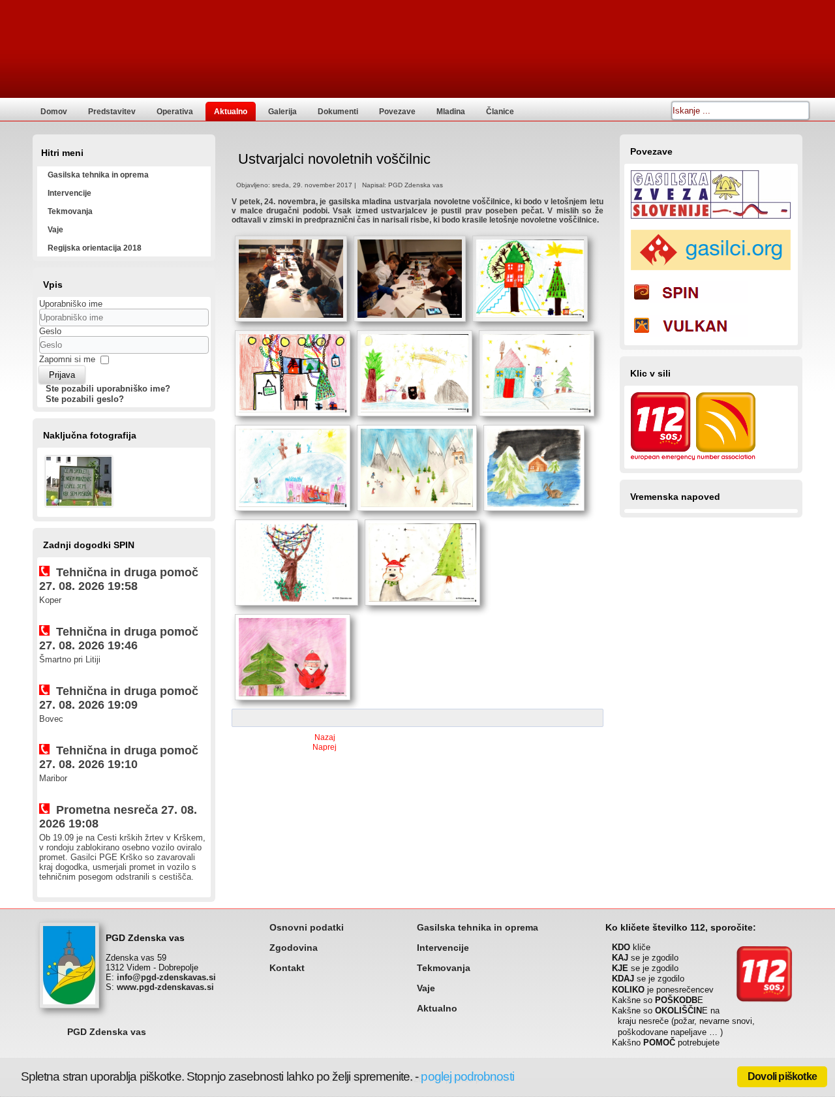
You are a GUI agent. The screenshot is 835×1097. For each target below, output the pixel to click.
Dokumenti (338, 111)
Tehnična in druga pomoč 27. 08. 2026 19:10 (118, 757)
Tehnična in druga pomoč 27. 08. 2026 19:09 (118, 698)
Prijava (62, 375)
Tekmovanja (70, 211)
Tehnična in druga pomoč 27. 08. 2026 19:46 (118, 638)
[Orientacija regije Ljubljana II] (79, 508)
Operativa (175, 111)
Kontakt (287, 968)
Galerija (282, 111)
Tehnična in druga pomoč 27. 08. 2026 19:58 (118, 579)
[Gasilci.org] (710, 272)
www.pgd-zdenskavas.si (165, 987)
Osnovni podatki (306, 927)
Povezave (397, 111)
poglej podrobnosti (467, 1076)
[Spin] (689, 305)
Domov (53, 111)
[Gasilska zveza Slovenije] (710, 220)
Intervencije (69, 193)
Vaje (55, 229)
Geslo (50, 331)
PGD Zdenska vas (106, 1032)
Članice (500, 111)
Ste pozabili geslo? (85, 399)
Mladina (450, 111)
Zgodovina (293, 947)
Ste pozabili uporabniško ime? (108, 389)
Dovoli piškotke (782, 1076)
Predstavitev (112, 111)
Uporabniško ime (70, 304)
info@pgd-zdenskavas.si (166, 977)
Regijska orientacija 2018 (95, 248)
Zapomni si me (67, 359)
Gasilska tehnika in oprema (98, 174)
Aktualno (230, 111)
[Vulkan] (689, 338)
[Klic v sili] (693, 462)
